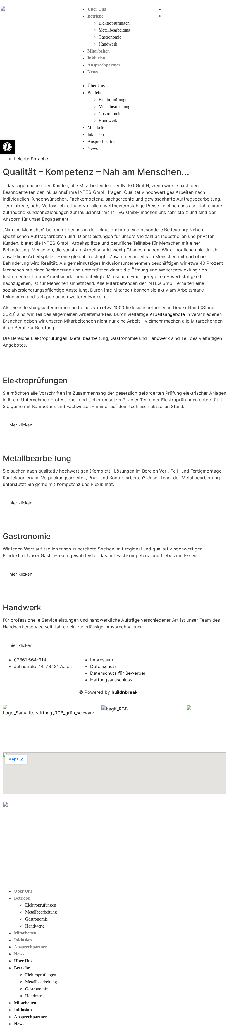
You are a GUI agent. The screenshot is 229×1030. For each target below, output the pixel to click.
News (92, 72)
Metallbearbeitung (114, 30)
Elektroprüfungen (114, 23)
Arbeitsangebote (168, 314)
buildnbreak (124, 692)
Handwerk (108, 44)
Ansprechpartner (103, 65)
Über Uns (96, 9)
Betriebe (95, 16)
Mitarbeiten (98, 51)
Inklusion (96, 58)
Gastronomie (110, 37)
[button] (114, 78)
